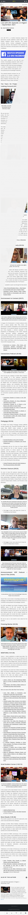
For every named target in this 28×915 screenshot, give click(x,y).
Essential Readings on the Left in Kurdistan (13, 439)
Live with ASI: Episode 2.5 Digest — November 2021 (10, 882)
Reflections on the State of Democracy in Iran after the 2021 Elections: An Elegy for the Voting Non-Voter (14, 870)
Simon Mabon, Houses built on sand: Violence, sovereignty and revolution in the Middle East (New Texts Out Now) (14, 717)
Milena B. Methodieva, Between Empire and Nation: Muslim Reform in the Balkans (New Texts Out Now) (14, 754)
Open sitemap (14, 906)
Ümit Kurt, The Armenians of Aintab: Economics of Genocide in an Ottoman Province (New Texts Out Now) (14, 729)
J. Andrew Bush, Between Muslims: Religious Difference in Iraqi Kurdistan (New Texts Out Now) (14, 713)
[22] (2, 436)
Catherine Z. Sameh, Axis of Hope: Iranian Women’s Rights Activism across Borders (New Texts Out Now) (14, 749)
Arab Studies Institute (8, 28)
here (7, 510)
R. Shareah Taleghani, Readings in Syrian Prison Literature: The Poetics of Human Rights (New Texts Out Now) (14, 744)
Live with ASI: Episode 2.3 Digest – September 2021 (14, 24)
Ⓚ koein (18, 909)
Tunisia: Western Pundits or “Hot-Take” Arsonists (14, 811)
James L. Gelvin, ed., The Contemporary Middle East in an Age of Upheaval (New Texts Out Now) (14, 681)
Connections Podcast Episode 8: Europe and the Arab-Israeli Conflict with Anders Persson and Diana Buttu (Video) (14, 416)
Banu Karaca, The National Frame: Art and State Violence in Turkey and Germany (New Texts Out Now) (14, 698)
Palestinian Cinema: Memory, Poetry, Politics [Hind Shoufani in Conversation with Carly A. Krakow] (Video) (14, 293)
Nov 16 (2, 899)
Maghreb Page (11, 810)
